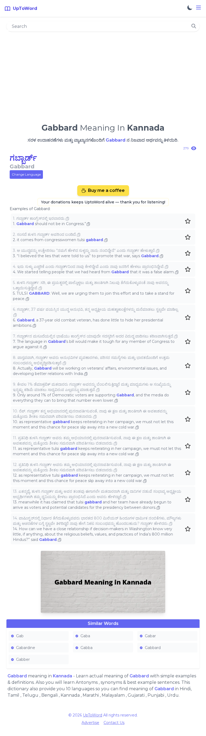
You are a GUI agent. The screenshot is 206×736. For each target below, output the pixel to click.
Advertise (90, 722)
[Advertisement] (103, 75)
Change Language (26, 174)
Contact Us (114, 722)
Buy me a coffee (106, 190)
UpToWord (92, 715)
